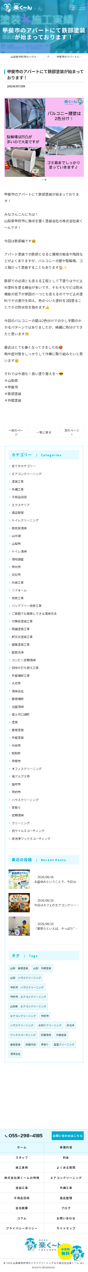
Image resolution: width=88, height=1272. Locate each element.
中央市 (16, 745)
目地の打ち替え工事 (25, 668)
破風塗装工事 (21, 644)
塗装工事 (18, 481)
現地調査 (18, 559)
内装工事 (18, 582)
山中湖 (16, 536)
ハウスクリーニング (25, 800)
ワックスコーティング (23, 1035)
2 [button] (45, 179)
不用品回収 (19, 497)
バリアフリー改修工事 (27, 606)
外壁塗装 (18, 737)
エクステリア (21, 505)
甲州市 (16, 567)
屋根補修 (18, 699)
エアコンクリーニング (27, 474)
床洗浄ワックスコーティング (31, 838)
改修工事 (18, 598)
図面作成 (31, 1044)
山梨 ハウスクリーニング (25, 977)
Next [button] (79, 139)
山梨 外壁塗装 (42, 968)
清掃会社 (18, 691)
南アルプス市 (21, 776)
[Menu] (81, 7)
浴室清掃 (18, 707)
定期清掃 (18, 815)
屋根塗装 (18, 730)
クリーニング (21, 823)
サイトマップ (66, 1228)
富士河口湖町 (21, 714)
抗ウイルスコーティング (28, 831)
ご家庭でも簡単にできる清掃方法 (34, 613)
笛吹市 (16, 784)
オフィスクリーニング (27, 769)
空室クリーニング (64, 1044)
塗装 (15, 722)
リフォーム (19, 590)
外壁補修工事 (21, 675)
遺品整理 (18, 512)
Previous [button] (8, 139)
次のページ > (71, 432)
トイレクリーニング (25, 520)
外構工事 (18, 489)
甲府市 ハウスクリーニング (27, 987)
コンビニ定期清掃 (24, 660)
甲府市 (16, 792)
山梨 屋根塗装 (19, 968)
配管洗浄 (18, 652)
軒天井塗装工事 (22, 637)
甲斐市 (16, 761)
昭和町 (16, 753)
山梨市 (16, 543)
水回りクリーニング (50, 1025)
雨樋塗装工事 (21, 629)
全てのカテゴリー (24, 466)
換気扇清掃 (19, 528)
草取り (16, 807)
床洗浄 (70, 1025)
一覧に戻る (44, 432)
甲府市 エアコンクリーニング (28, 996)
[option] (44, 137)
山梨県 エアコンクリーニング (28, 1006)
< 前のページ (16, 432)
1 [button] (42, 179)
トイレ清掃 (19, 551)
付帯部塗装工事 (22, 621)
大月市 (16, 683)
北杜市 (16, 574)
